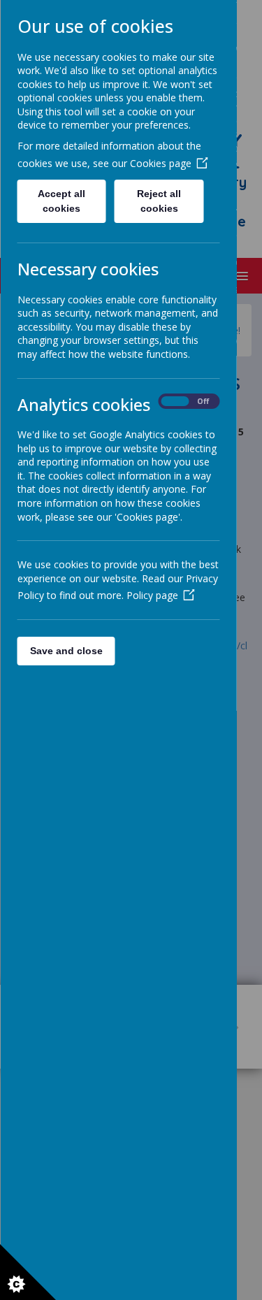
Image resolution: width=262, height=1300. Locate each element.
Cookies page (160, 163)
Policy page (151, 595)
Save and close (65, 650)
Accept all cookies (61, 201)
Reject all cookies (159, 201)
